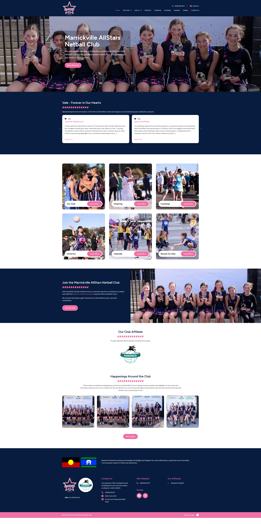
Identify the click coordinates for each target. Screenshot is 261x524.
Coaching (167, 10)
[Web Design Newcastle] (197, 515)
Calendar (177, 10)
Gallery (185, 10)
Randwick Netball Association (83, 294)
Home (117, 10)
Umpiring (157, 10)
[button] (60, 128)
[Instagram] (145, 495)
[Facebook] (139, 495)
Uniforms (148, 10)
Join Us (136, 10)
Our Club (126, 10)
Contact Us (195, 10)
